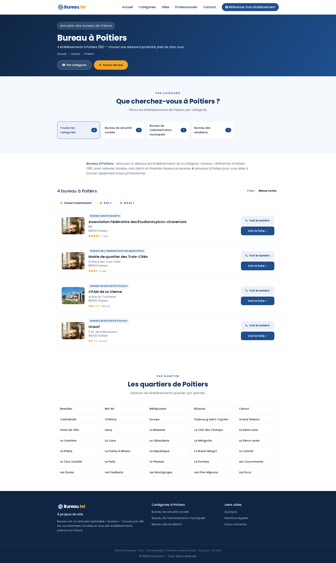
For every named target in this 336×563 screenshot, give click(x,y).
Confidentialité (154, 550)
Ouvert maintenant (78, 203)
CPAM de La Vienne (105, 291)
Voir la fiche (256, 231)
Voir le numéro (259, 220)
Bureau (75, 7)
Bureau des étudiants (167, 524)
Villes (165, 7)
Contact (209, 7)
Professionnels (186, 7)
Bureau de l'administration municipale (178, 518)
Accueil (127, 7)
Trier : (251, 191)
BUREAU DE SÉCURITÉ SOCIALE (108, 285)
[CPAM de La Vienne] (73, 295)
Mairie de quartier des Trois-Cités (118, 256)
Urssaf (94, 326)
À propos (231, 512)
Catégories (147, 7)
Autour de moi (113, 65)
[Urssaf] (73, 330)
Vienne (75, 54)
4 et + (108, 203)
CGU (141, 550)
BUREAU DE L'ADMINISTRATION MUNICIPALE (117, 250)
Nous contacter (236, 524)
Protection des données (181, 550)
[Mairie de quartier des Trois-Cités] (73, 260)
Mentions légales (236, 518)
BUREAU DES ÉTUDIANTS (105, 215)
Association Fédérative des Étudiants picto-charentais (137, 221)
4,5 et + (129, 203)
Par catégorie (76, 65)
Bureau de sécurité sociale (170, 512)
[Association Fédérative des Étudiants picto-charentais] (73, 225)
